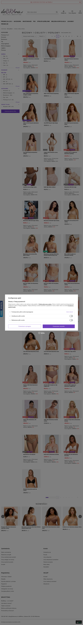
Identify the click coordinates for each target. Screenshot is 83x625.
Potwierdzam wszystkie (59, 326)
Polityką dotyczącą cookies (45, 304)
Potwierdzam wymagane (24, 326)
